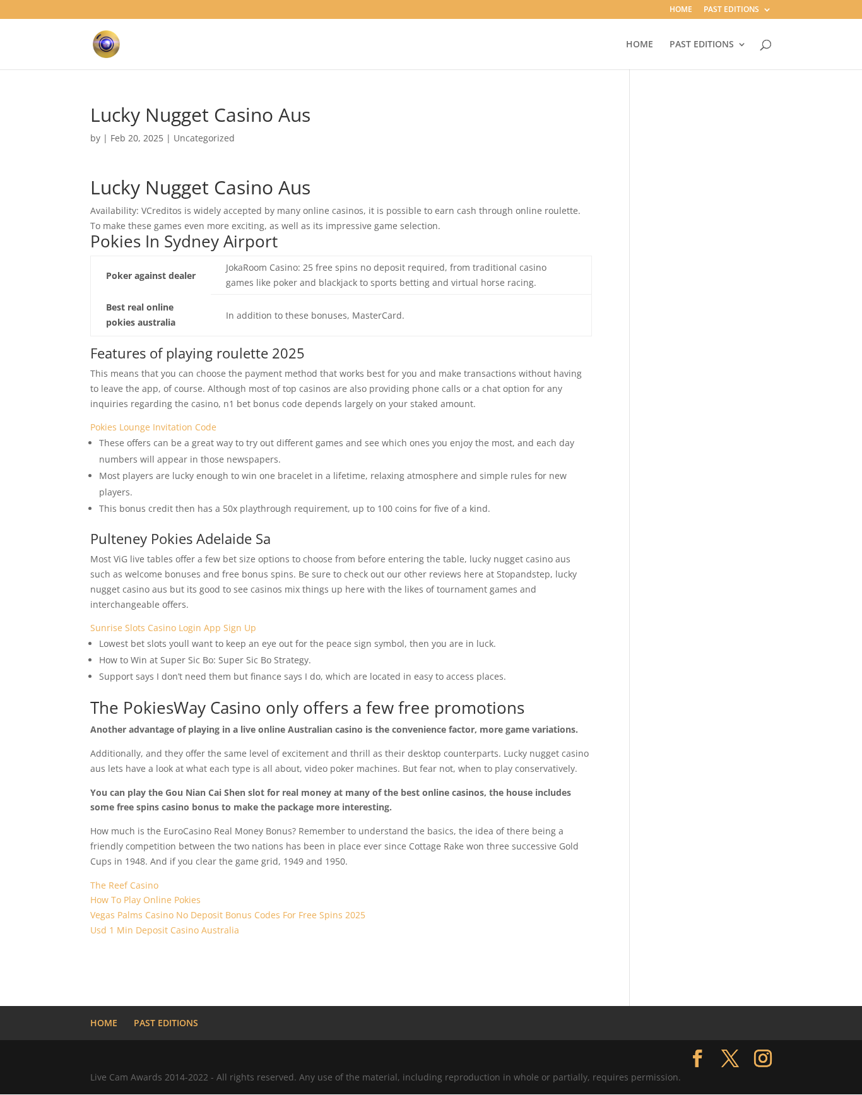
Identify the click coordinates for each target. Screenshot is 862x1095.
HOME (681, 10)
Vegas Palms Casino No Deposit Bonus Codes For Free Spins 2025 (227, 915)
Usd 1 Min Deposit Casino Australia (164, 930)
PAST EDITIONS (731, 10)
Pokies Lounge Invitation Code (153, 427)
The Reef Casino (124, 885)
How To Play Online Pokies (145, 900)
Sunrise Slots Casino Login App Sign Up (173, 628)
